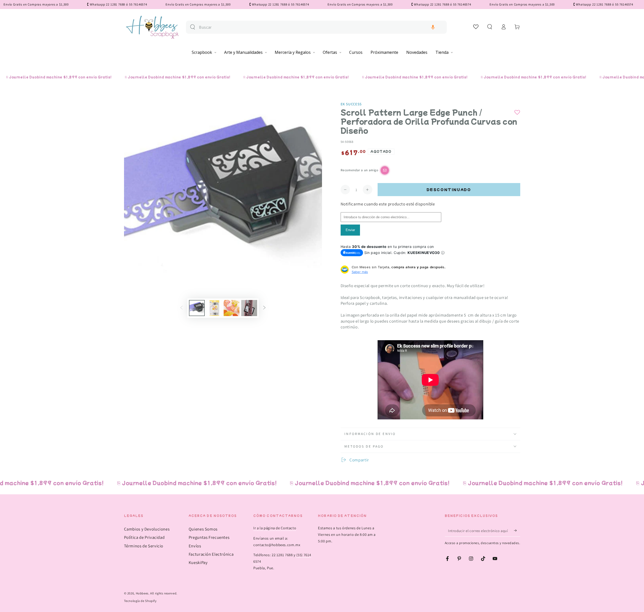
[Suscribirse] (517, 530)
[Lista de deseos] (476, 26)
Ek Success (351, 104)
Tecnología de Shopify (140, 601)
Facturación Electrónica (211, 554)
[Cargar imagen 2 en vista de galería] (214, 308)
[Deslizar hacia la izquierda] (181, 308)
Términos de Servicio (144, 546)
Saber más (360, 271)
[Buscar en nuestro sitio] (192, 27)
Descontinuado (449, 189)
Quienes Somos (203, 529)
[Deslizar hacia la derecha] (264, 308)
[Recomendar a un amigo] (384, 170)
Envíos (195, 546)
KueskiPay (198, 562)
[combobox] (321, 27)
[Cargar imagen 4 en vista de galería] (249, 308)
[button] (433, 27)
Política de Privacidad (144, 537)
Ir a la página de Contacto (274, 528)
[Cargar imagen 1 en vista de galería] (197, 308)
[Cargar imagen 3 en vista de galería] (231, 308)
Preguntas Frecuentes (209, 537)
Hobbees (142, 593)
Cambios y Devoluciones (147, 529)
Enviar (350, 230)
